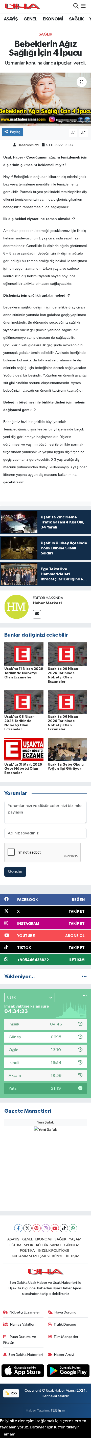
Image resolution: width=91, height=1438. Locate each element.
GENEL (30, 19)
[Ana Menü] (83, 6)
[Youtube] (55, 1228)
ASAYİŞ (10, 19)
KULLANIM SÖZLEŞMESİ (31, 1256)
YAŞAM (75, 1239)
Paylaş (15, 132)
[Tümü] (84, 977)
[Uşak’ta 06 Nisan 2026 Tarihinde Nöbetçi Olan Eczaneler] (67, 702)
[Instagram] (45, 1228)
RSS (13, 1393)
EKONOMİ (53, 19)
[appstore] (23, 1371)
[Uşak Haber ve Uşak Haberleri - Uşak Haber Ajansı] (22, 6)
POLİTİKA (27, 1251)
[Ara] (76, 6)
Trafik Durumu (65, 1324)
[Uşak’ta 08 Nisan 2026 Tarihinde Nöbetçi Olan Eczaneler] (23, 702)
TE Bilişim (58, 1410)
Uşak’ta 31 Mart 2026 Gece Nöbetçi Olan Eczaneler (23, 769)
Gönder (15, 871)
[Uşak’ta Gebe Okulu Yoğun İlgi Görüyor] (67, 749)
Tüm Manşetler (66, 1337)
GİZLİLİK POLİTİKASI (53, 1251)
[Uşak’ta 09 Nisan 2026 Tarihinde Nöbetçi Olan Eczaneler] (67, 654)
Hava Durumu (65, 1312)
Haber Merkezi (28, 145)
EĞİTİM (15, 1245)
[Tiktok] (64, 1228)
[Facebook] (18, 1228)
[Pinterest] (36, 1228)
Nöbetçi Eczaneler (25, 1312)
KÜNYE (57, 1256)
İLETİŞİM (72, 1256)
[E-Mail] (37, 614)
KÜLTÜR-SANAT (48, 1245)
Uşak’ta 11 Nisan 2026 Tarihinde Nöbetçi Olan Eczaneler (23, 673)
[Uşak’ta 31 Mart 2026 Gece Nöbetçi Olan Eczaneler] (23, 749)
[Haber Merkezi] (16, 607)
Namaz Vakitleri (22, 1324)
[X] (27, 1228)
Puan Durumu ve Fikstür (19, 1339)
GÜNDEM (71, 1245)
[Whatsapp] (73, 1228)
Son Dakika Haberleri (26, 1355)
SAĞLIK (76, 19)
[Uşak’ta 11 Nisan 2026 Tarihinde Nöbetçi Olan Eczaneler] (23, 654)
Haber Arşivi (64, 1355)
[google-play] (68, 1371)
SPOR (28, 1245)
